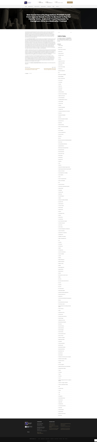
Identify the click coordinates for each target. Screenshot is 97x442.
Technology (60, 372)
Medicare (59, 273)
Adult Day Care (60, 51)
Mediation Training (60, 263)
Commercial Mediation (61, 97)
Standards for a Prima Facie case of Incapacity (64, 356)
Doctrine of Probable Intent (62, 132)
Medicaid (59, 265)
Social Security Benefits (61, 343)
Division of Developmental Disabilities (63, 126)
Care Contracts (60, 80)
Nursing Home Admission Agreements (63, 292)
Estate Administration (61, 149)
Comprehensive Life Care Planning (65, 428)
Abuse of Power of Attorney (62, 49)
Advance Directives (61, 53)
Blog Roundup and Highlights (62, 74)
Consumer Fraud (60, 103)
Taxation (59, 370)
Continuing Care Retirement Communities (64, 111)
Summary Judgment (61, 364)
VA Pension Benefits (61, 409)
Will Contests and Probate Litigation (54, 428)
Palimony (59, 300)
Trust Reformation (60, 388)
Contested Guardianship (61, 107)
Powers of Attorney (60, 308)
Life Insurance (60, 244)
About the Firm (37, 6)
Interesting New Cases (61, 213)
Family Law (59, 165)
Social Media (60, 341)
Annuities (59, 57)
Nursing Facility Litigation (61, 290)
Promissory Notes (60, 314)
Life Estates (59, 242)
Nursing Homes (60, 296)
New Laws (59, 282)
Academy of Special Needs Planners (35, 62)
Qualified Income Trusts (61, 320)
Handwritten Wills (60, 192)
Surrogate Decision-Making (62, 368)
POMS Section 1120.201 (32, 38)
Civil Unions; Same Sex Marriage (62, 93)
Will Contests (60, 415)
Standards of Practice (61, 360)
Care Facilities (60, 82)
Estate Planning (60, 157)
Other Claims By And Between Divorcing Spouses (64, 298)
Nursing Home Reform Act (61, 294)
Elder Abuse (59, 136)
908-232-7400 (41, 2)
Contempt (59, 105)
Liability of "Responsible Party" (62, 238)
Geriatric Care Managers (61, 180)
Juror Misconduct (60, 219)
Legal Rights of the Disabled (62, 236)
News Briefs (59, 284)
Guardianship (60, 190)
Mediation (59, 257)
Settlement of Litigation (61, 337)
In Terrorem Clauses (61, 205)
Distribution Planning (61, 124)
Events (59, 163)
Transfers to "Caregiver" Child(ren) (63, 382)
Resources (49, 6)
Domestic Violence (60, 134)
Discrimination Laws (61, 120)
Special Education (60, 345)
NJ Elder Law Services (52, 423)
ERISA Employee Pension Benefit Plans (63, 147)
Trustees (59, 390)
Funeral (59, 176)
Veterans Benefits (60, 411)
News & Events (43, 6)
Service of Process (60, 335)
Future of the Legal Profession (62, 178)
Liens (59, 240)
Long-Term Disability (61, 253)
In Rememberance (60, 203)
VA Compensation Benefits (62, 405)
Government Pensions (61, 184)
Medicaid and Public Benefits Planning (66, 423)
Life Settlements (60, 246)
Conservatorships (60, 101)
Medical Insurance (60, 271)
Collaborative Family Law (61, 95)
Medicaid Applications (61, 267)
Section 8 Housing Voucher (62, 333)
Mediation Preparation (61, 261)
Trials (59, 386)
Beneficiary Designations (61, 70)
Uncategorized (60, 396)
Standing (59, 362)
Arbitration (59, 59)
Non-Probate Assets (61, 288)
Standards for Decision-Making (62, 358)
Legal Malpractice (60, 234)
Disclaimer (48, 441)
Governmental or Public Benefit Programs (63, 186)
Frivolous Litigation (60, 174)
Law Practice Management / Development (64, 228)
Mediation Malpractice (61, 259)
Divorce (59, 128)
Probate (59, 310)
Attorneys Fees (60, 68)
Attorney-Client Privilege (61, 66)
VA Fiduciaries (60, 407)
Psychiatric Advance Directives (62, 316)
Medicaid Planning (60, 269)
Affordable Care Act (61, 55)
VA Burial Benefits (60, 403)
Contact (57, 6)
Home (26, 6)
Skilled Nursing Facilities (61, 339)
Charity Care (60, 86)
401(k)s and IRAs (60, 45)
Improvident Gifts (60, 201)
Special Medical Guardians (61, 347)
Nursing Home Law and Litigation (53, 429)
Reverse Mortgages (60, 329)
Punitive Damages (60, 318)
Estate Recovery (60, 159)
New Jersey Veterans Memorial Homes (63, 280)
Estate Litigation (60, 155)
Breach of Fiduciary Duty (61, 78)
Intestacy (59, 215)
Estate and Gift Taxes (61, 153)
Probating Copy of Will (61, 312)
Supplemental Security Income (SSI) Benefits (64, 366)
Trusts (59, 392)
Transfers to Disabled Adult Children (63, 384)
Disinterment (60, 122)
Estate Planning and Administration (65, 429)
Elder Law (59, 138)
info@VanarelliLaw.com (49, 2)
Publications (52, 438)
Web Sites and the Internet (62, 413)
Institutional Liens (60, 209)
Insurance (59, 211)
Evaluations (59, 161)
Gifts (59, 182)
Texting (59, 374)
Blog (53, 6)
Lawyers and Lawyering (61, 230)
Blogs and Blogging (60, 76)
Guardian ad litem (60, 188)
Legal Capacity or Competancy (62, 232)
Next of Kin (59, 286)
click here (67, 39)
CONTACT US (70, 2)
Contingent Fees (60, 109)
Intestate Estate (60, 217)
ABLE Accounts (60, 47)
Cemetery (59, 84)
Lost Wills (59, 255)
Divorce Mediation (60, 130)
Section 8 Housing (60, 331)
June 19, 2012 (48, 23)
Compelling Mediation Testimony (62, 99)
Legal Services (30, 6)
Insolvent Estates (60, 207)
